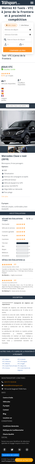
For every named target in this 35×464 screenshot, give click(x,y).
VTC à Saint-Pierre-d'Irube (9, 366)
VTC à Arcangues (22, 361)
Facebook (4, 449)
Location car (7, 418)
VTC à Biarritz (6, 364)
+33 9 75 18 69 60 (10, 382)
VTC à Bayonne (22, 366)
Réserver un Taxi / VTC (24, 460)
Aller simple (12, 25)
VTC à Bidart (5, 359)
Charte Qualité (8, 434)
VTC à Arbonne (6, 361)
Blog (4, 414)
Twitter (12, 449)
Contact (6, 410)
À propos (6, 406)
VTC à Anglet (21, 364)
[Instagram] (27, 449)
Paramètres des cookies (10, 455)
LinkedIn (19, 449)
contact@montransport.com (13, 385)
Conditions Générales (11, 426)
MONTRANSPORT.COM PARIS (13, 378)
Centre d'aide (8, 398)
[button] (33, 112)
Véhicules (6, 402)
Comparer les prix (17, 50)
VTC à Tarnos (6, 368)
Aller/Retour (25, 25)
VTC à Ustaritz (21, 359)
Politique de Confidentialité (13, 430)
